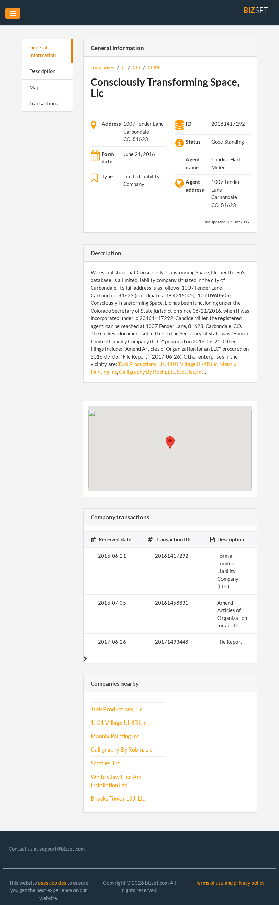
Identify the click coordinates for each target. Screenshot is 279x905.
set (255, 10)
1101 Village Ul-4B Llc (192, 364)
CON (153, 67)
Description (42, 71)
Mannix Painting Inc (115, 736)
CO (136, 67)
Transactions (43, 103)
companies (102, 67)
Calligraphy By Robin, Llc (147, 372)
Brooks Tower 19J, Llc (118, 798)
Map (34, 87)
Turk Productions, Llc (141, 364)
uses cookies (52, 883)
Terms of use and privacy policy (230, 883)
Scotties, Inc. (191, 372)
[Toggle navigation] (12, 13)
